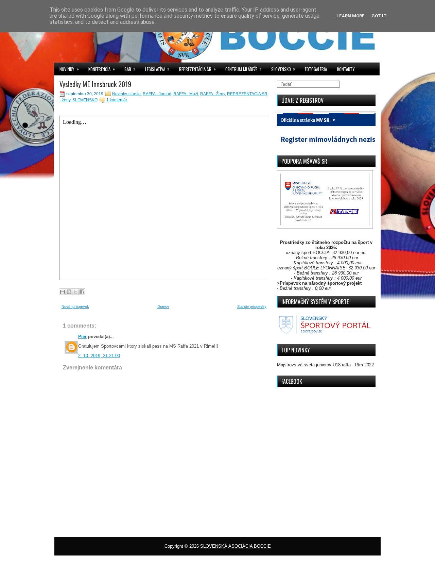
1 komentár (116, 100)
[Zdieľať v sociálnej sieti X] (75, 291)
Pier (82, 336)
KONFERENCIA (101, 68)
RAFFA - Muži (185, 94)
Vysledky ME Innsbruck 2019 (95, 84)
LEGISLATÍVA (157, 68)
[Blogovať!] (69, 291)
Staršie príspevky (251, 306)
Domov (163, 306)
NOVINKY (69, 68)
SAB (130, 68)
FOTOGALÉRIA (316, 69)
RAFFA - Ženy (212, 94)
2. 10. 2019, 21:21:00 (99, 355)
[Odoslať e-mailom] (62, 291)
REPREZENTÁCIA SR (197, 68)
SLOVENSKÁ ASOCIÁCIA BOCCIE (235, 546)
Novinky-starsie (126, 94)
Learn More (350, 15)
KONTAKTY (346, 69)
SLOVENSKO (283, 68)
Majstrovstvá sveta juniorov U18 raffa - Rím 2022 (325, 364)
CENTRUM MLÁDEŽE (243, 68)
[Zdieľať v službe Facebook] (82, 291)
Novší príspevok (75, 306)
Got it (379, 15)
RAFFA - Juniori (157, 94)
